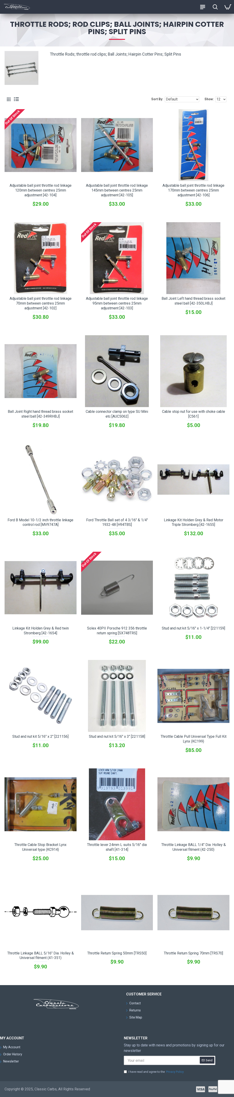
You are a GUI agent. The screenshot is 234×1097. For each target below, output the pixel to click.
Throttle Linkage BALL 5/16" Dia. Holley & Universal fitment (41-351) (40, 955)
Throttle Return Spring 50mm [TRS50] (116, 953)
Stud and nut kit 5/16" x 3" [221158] (117, 736)
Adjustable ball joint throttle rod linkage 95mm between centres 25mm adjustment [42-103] (117, 303)
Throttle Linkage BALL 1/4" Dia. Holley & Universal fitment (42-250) (193, 847)
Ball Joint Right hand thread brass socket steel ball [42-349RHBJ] (40, 414)
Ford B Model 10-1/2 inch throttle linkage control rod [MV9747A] (40, 522)
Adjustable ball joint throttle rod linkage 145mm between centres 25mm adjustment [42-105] (117, 190)
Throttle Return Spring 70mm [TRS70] (193, 953)
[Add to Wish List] (45, 652)
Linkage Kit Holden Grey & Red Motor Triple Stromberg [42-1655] (193, 522)
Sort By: (157, 99)
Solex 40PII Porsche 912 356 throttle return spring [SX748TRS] (117, 630)
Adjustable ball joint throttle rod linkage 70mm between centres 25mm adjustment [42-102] (41, 303)
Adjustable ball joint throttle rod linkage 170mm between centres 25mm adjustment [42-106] (193, 190)
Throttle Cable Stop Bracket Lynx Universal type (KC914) (40, 847)
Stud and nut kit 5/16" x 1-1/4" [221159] (193, 628)
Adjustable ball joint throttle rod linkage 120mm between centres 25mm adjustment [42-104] (41, 190)
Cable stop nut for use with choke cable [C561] (193, 414)
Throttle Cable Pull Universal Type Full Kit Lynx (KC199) (193, 738)
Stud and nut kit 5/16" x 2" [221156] (40, 736)
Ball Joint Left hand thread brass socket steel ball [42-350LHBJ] (193, 300)
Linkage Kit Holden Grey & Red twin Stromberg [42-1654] (40, 630)
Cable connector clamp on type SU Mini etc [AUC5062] (117, 414)
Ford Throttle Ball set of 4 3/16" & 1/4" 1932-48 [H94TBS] (117, 522)
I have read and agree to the (156, 1071)
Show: (209, 99)
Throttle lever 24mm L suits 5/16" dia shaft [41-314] (117, 847)
